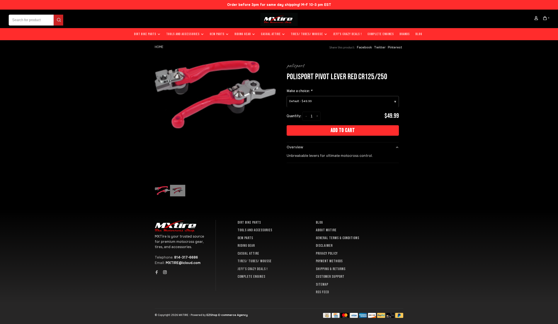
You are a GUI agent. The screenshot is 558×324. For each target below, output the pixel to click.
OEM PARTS (217, 34)
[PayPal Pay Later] (399, 316)
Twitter (380, 47)
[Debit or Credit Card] (390, 316)
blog (418, 34)
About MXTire (326, 230)
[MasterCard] (345, 316)
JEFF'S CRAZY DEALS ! (347, 34)
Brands (405, 34)
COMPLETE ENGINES (380, 34)
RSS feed (322, 292)
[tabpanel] (215, 94)
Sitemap (322, 284)
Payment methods (329, 261)
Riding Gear (243, 34)
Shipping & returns (330, 269)
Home (159, 47)
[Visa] (354, 316)
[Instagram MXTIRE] (165, 273)
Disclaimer (324, 245)
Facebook (364, 47)
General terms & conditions (337, 238)
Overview (295, 147)
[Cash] (327, 316)
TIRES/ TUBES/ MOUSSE (307, 34)
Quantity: (294, 116)
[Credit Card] (336, 316)
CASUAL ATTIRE (271, 34)
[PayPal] (381, 316)
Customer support (330, 276)
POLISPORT (295, 65)
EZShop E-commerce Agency (227, 315)
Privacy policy (327, 253)
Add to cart (343, 130)
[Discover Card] (372, 316)
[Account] (536, 19)
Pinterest (395, 47)
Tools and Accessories (183, 34)
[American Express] (363, 316)
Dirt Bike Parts (145, 34)
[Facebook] (157, 273)
